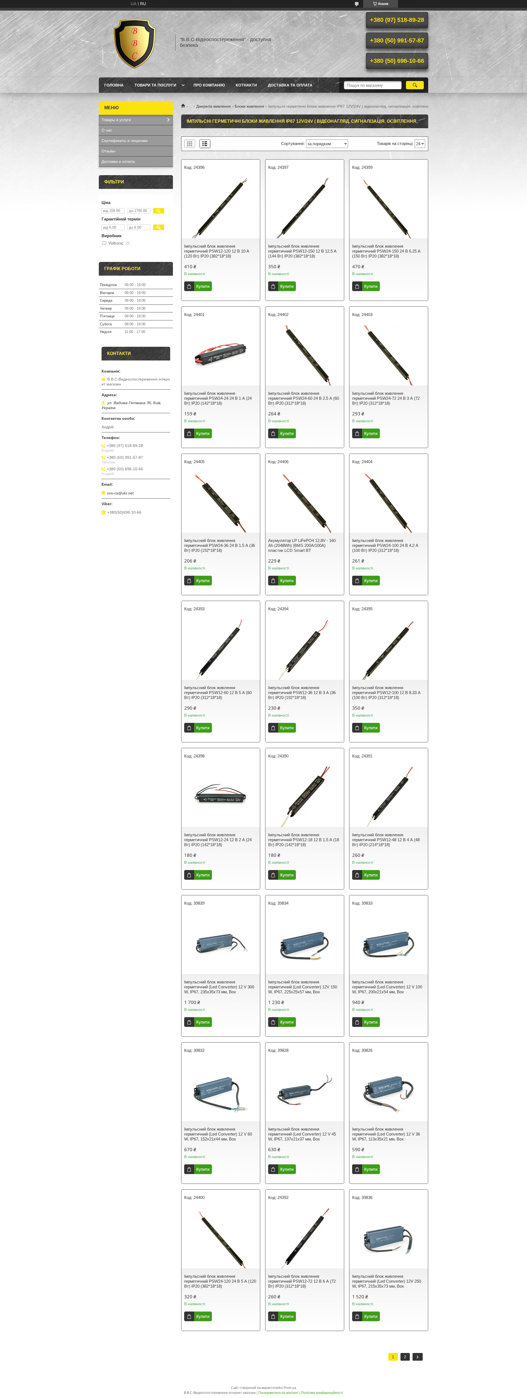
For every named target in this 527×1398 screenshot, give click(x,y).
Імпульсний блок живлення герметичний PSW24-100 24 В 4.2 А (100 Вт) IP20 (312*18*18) (385, 545)
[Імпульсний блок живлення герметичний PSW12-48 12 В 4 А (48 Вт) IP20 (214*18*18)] (388, 797)
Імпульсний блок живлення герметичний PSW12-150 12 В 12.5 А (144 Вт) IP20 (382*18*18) (302, 251)
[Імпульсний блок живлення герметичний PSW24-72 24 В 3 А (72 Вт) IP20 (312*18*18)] (388, 355)
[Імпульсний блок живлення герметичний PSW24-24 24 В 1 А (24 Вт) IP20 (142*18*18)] (220, 355)
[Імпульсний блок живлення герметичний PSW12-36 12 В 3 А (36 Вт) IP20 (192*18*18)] (304, 649)
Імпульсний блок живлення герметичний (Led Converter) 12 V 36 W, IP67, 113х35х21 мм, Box (386, 1134)
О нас (107, 130)
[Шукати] (415, 85)
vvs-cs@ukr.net (120, 493)
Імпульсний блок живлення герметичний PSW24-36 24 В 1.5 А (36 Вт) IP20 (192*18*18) (219, 545)
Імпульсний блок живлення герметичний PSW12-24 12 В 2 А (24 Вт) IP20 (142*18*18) (218, 839)
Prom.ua (290, 1388)
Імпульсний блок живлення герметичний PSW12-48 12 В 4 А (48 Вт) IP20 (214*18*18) (386, 839)
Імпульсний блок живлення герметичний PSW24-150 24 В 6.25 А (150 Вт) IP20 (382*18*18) (386, 251)
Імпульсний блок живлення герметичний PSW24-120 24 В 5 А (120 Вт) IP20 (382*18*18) (220, 1281)
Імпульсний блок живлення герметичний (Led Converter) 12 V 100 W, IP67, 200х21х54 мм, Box (387, 987)
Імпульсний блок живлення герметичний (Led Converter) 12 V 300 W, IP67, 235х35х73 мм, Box (219, 987)
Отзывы (108, 151)
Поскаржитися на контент (278, 1393)
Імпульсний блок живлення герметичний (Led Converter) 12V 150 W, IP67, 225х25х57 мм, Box (302, 987)
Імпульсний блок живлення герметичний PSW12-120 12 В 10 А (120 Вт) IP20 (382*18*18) (216, 251)
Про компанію (209, 85)
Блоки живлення (249, 106)
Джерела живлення (213, 106)
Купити (202, 286)
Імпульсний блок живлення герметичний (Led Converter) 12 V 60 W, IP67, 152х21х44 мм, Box (218, 1134)
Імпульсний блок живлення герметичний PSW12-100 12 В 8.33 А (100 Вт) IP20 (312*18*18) (386, 692)
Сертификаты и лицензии (125, 140)
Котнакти (246, 85)
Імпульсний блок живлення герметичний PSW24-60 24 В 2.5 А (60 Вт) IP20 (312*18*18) (303, 398)
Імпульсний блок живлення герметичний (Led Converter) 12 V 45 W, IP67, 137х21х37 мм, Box (302, 1134)
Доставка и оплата (118, 161)
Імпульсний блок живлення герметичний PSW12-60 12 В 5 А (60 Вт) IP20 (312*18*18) (218, 692)
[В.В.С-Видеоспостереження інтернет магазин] (134, 42)
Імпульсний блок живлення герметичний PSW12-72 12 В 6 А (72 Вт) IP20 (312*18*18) (302, 1281)
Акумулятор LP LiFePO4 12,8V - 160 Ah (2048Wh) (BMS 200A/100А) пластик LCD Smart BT (302, 545)
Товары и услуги (116, 120)
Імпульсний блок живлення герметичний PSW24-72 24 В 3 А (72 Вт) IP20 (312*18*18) (386, 398)
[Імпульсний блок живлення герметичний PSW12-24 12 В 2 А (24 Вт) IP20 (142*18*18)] (220, 797)
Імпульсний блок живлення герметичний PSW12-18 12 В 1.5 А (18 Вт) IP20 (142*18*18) (303, 839)
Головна (114, 85)
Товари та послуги (155, 85)
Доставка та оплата (290, 85)
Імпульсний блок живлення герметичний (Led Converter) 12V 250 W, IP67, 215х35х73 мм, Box (386, 1281)
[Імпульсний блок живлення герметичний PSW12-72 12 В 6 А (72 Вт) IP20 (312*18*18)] (304, 1238)
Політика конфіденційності (322, 1393)
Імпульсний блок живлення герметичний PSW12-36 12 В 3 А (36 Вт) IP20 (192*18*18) (302, 692)
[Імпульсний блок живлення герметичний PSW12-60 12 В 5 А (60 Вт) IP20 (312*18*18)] (220, 649)
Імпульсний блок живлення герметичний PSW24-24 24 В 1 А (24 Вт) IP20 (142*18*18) (218, 398)
